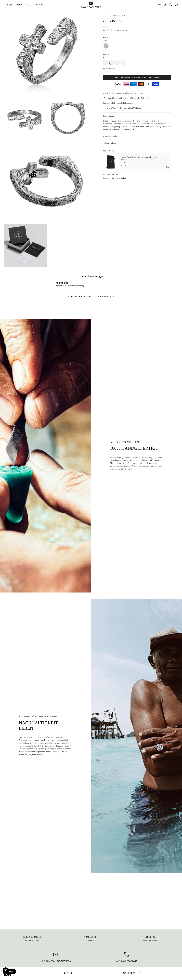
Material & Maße (110, 136)
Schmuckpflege (109, 143)
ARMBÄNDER (91, 937)
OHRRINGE (150, 937)
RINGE (91, 940)
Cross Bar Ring (119, 15)
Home (108, 15)
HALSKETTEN (31, 940)
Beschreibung (108, 116)
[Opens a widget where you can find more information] (9, 972)
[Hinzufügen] (167, 167)
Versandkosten (122, 30)
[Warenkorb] (176, 5)
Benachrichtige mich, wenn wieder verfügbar (137, 77)
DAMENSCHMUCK (150, 940)
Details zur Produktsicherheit (114, 178)
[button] (8, 5)
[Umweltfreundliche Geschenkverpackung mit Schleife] (110, 162)
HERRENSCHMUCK (32, 937)
